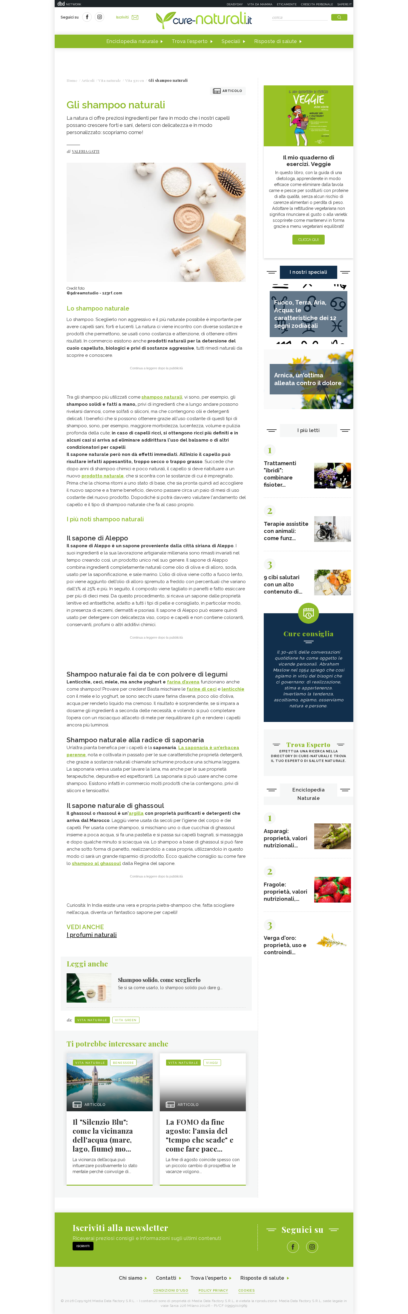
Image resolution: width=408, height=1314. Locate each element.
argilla (136, 813)
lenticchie (233, 689)
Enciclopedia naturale (132, 41)
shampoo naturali (162, 397)
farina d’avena (183, 682)
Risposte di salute (275, 41)
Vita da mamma (259, 4)
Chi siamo (130, 1278)
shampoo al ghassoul (96, 863)
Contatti (166, 1278)
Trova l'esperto (190, 41)
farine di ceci (202, 689)
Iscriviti (122, 17)
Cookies (246, 1291)
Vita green (126, 1020)
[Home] (204, 21)
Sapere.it (345, 4)
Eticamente (287, 4)
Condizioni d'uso (170, 1291)
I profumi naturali (92, 934)
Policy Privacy (213, 1291)
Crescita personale (317, 4)
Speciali (231, 41)
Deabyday (235, 4)
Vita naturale (92, 1020)
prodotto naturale (103, 476)
